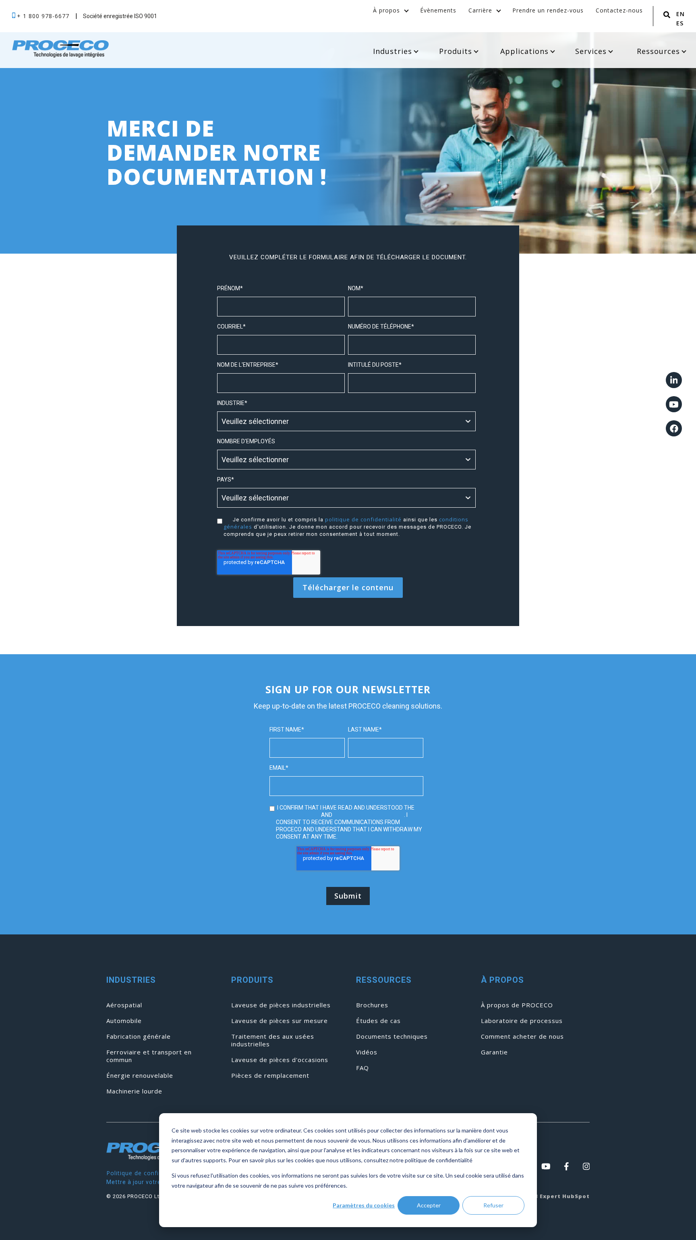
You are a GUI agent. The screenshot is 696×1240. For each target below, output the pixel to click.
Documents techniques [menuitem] (392, 1036)
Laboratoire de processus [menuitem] (522, 1021)
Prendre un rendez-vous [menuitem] (548, 10)
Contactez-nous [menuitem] (619, 10)
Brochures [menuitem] (372, 1005)
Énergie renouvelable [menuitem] (139, 1075)
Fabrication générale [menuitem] (138, 1036)
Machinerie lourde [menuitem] (134, 1091)
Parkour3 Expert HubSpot (549, 1196)
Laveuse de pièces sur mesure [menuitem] (279, 1021)
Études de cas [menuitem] (378, 1021)
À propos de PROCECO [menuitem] (517, 1005)
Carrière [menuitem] (480, 10)
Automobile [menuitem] (124, 1021)
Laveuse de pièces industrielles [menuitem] (281, 1005)
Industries (392, 51)
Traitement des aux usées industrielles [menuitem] (272, 1040)
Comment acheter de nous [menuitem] (522, 1036)
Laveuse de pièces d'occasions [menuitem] (279, 1060)
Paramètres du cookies (364, 1205)
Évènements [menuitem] (438, 10)
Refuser (493, 1205)
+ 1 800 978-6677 (44, 16)
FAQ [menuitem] (362, 1068)
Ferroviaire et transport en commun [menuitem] (149, 1056)
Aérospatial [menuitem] (124, 1005)
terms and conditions (369, 814)
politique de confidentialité (363, 519)
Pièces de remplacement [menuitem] (270, 1075)
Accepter (429, 1205)
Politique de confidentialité (146, 1173)
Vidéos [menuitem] (366, 1052)
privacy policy (298, 814)
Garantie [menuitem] (494, 1052)
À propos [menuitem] (386, 10)
